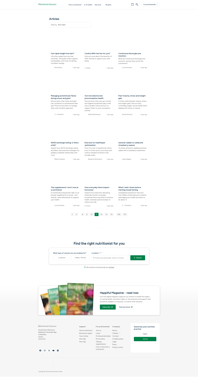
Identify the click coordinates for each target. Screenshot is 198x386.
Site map (82, 342)
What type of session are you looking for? (69, 253)
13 (106, 214)
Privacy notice (117, 347)
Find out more (126, 307)
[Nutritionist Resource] (51, 4)
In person (61, 258)
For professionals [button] (103, 327)
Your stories (83, 336)
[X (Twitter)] (49, 350)
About (114, 330)
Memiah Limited (57, 371)
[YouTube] (53, 350)
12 (101, 214)
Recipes (108, 5)
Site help (82, 339)
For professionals (150, 4)
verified (111, 267)
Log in (98, 333)
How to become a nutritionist (103, 348)
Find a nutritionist (75, 5)
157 (125, 214)
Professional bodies (103, 336)
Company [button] (116, 327)
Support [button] (82, 327)
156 (119, 214)
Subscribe (107, 307)
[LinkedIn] (58, 350)
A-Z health (88, 5)
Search (138, 258)
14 (111, 214)
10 (92, 214)
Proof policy (100, 339)
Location (97, 253)
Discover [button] (98, 5)
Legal (114, 342)
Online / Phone (80, 258)
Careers (116, 333)
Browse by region (85, 333)
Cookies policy (117, 339)
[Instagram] (45, 350)
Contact (115, 336)
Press (114, 344)
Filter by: (54, 25)
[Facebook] (40, 350)
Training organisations (101, 343)
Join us (98, 330)
